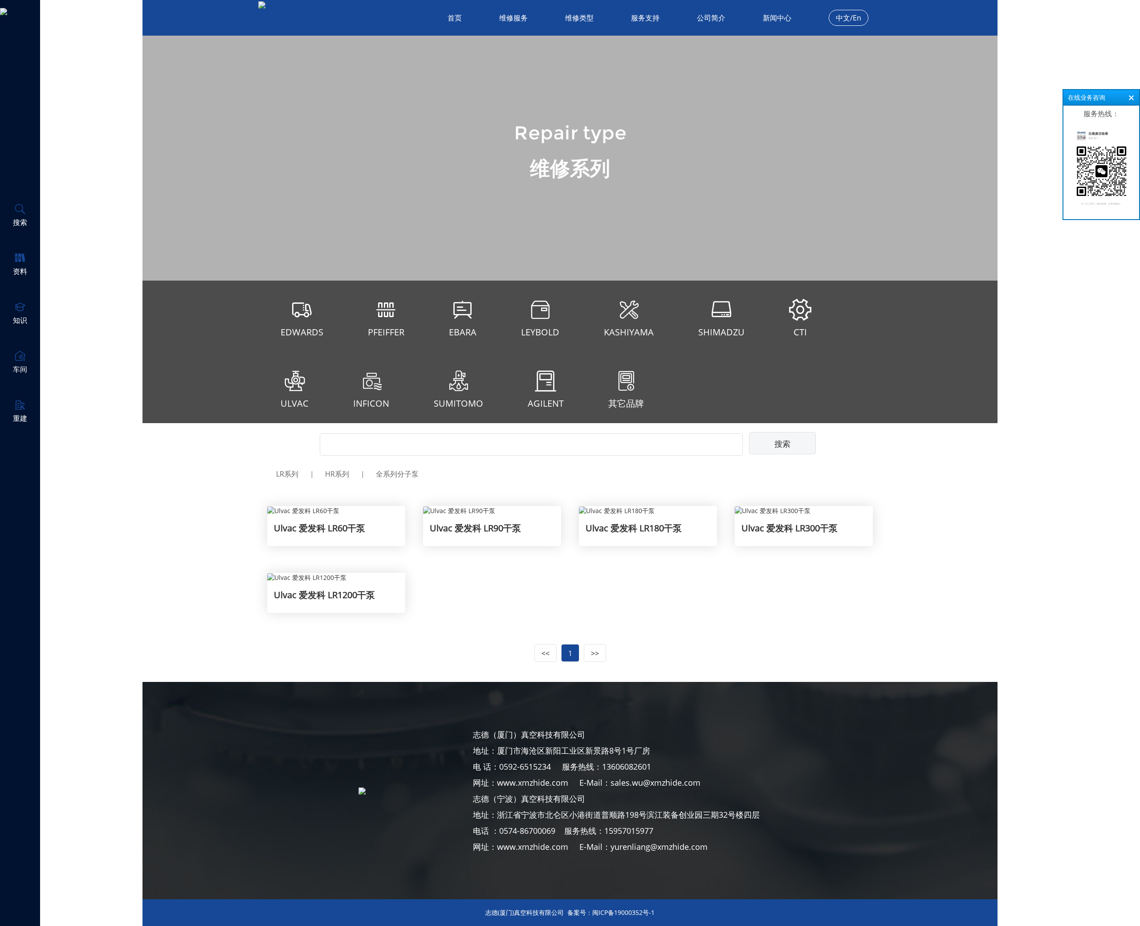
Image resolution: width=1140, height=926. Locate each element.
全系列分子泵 (397, 474)
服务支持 (645, 18)
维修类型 (579, 18)
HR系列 (337, 474)
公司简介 (711, 18)
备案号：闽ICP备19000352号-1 (611, 912)
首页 (455, 18)
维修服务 (513, 18)
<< (546, 653)
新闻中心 (777, 18)
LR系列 (287, 474)
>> (595, 653)
